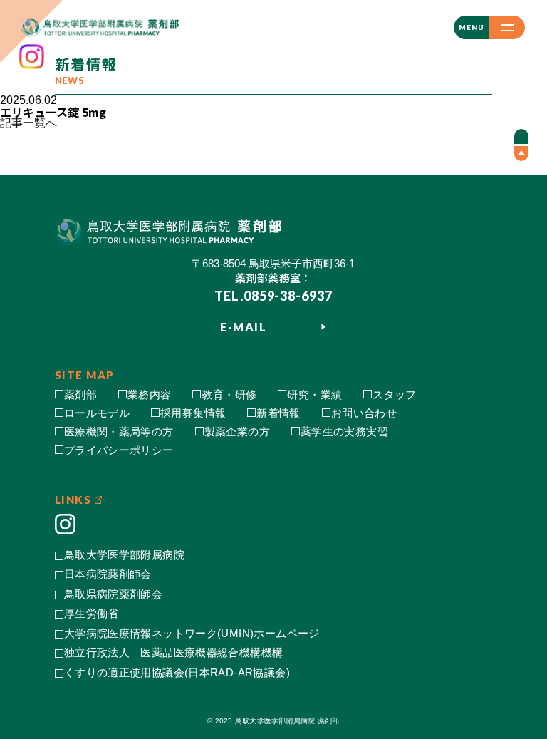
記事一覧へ (28, 123)
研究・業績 (314, 394)
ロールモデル (97, 413)
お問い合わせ (364, 413)
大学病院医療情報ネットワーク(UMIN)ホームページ (192, 633)
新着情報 (278, 413)
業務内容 (149, 394)
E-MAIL (243, 327)
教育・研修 (229, 394)
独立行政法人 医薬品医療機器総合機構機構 (173, 652)
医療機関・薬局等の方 (119, 431)
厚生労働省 (91, 613)
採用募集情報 (193, 413)
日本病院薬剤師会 (108, 574)
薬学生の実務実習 (344, 431)
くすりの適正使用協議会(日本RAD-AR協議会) (177, 672)
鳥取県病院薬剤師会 (113, 594)
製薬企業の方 (237, 431)
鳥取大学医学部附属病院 (124, 555)
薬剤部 (80, 394)
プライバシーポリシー (119, 450)
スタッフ (395, 394)
